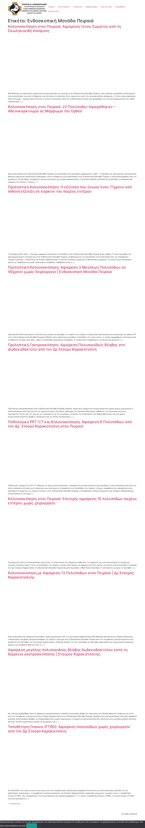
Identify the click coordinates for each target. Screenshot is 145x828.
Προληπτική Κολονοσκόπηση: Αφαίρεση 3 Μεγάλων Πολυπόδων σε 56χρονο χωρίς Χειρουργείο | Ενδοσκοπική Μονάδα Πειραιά (67, 269)
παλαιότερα (14, 803)
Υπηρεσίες (77, 7)
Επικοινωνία (53, 11)
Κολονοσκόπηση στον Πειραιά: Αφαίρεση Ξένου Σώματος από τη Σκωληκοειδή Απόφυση (64, 28)
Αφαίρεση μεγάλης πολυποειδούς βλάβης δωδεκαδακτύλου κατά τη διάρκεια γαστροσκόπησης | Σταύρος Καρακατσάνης (68, 652)
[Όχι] (39, 826)
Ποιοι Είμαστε (64, 7)
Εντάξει (31, 825)
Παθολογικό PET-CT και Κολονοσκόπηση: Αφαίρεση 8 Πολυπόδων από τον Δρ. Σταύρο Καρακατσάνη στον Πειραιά (70, 424)
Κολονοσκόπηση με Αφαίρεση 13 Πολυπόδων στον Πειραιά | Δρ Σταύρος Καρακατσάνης (71, 575)
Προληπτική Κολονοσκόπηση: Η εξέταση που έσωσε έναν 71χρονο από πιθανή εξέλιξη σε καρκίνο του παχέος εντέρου (70, 189)
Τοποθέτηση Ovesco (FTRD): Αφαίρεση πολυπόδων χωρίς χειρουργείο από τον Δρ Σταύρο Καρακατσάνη (69, 728)
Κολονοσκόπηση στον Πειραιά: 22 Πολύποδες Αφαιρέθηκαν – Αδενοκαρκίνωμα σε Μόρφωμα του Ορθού (61, 109)
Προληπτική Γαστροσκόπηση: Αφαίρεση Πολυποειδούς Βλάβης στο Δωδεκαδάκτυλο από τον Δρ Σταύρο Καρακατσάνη (66, 347)
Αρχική (51, 7)
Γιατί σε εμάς (106, 7)
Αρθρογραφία (91, 7)
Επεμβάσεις (120, 7)
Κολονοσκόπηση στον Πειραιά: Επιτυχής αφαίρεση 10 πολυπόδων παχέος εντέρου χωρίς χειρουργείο (72, 501)
